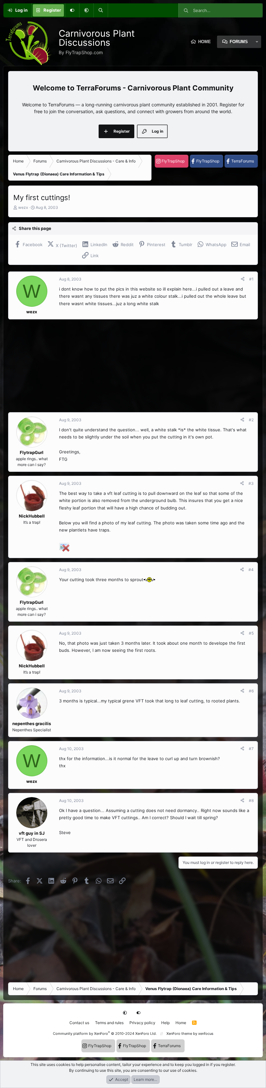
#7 (251, 748)
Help (165, 1022)
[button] (86, 10)
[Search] (100, 10)
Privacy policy (142, 1022)
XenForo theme (179, 1033)
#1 (251, 279)
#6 (251, 690)
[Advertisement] (133, 365)
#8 (251, 800)
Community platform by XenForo (105, 1033)
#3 (251, 483)
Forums (239, 41)
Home (180, 1022)
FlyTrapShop (173, 161)
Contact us (79, 1022)
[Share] (242, 279)
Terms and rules (109, 1022)
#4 (251, 569)
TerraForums (242, 161)
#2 (251, 419)
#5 (251, 633)
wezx (23, 207)
